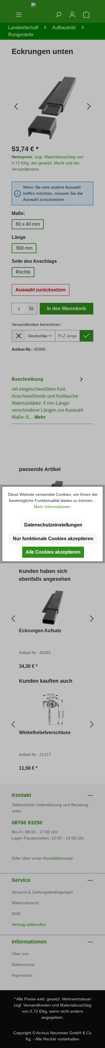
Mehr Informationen (52, 506)
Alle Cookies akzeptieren (53, 552)
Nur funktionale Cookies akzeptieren (53, 538)
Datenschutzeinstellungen (53, 524)
